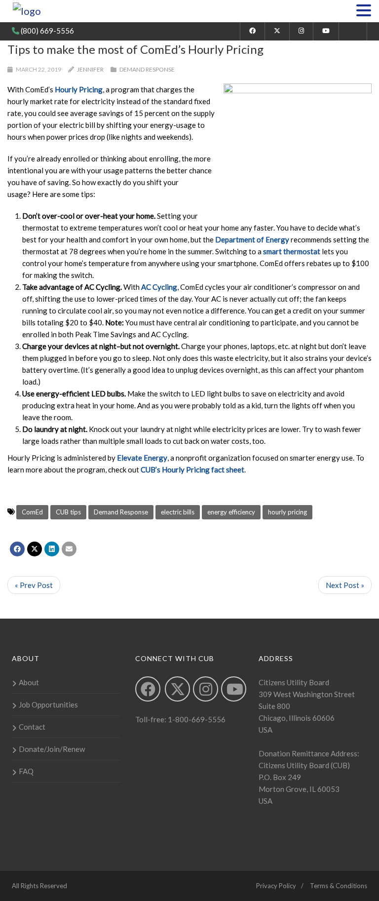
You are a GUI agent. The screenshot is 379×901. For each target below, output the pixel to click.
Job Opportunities (48, 704)
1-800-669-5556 (196, 719)
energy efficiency (231, 512)
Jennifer (90, 69)
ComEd (32, 512)
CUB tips (68, 512)
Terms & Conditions (338, 886)
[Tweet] (34, 549)
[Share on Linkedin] (51, 549)
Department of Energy (252, 239)
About (29, 682)
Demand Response (147, 69)
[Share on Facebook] (17, 549)
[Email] (69, 549)
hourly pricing (287, 512)
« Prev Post (34, 585)
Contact (32, 726)
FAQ (26, 771)
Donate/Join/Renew (52, 748)
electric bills (177, 512)
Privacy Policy (276, 886)
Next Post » (345, 585)
